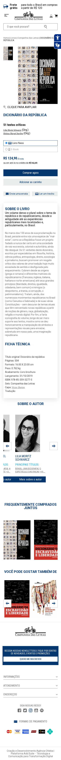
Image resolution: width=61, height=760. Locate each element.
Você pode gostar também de (30, 572)
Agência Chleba (44, 750)
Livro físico (18, 143)
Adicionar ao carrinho (30, 182)
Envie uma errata (18, 193)
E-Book (15, 149)
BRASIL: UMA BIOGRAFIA (26, 468)
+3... (8, 471)
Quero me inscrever (30, 659)
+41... (42, 471)
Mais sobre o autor (30, 479)
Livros (13, 38)
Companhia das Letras (28, 38)
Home (6, 38)
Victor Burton (18, 387)
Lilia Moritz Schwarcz (12, 130)
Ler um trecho (46, 193)
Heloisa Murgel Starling (13, 133)
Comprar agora (30, 172)
